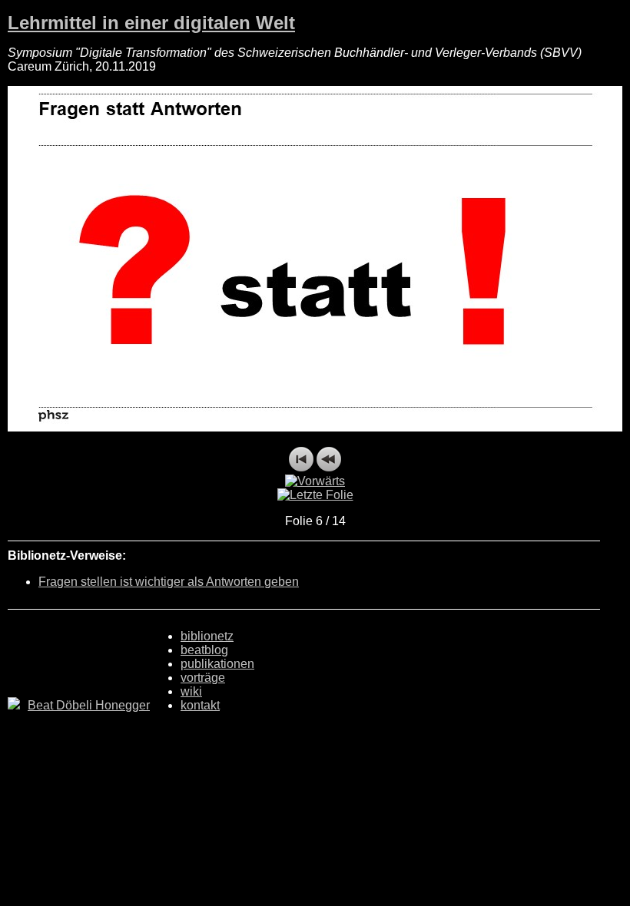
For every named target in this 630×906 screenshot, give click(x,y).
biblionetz (207, 636)
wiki (191, 691)
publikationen (217, 663)
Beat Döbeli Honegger (89, 705)
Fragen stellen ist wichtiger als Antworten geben (168, 581)
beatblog (204, 649)
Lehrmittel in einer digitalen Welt (151, 22)
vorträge (203, 677)
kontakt (200, 705)
